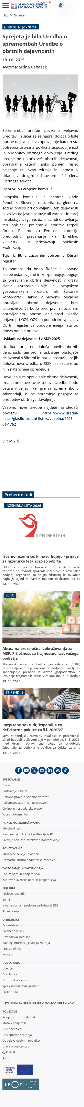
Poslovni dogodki (13, 894)
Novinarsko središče (16, 937)
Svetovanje (11, 779)
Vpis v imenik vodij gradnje (20, 986)
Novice (19, 15)
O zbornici (10, 920)
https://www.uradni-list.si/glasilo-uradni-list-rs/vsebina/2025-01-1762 (40, 418)
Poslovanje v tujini (14, 791)
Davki (6, 785)
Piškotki (11, 1052)
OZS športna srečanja (17, 1035)
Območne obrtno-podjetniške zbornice (28, 860)
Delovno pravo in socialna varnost (25, 797)
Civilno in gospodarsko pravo (22, 808)
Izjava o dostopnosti (16, 1046)
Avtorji (6, 1058)
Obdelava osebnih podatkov (21, 1040)
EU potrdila (10, 992)
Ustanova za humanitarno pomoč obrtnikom (38, 1003)
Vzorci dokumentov (15, 814)
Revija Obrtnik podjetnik (18, 1017)
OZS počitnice (11, 1029)
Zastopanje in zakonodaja (22, 868)
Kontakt (7, 954)
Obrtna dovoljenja (14, 980)
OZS (5, 15)
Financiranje (10, 911)
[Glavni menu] (4, 6)
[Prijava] (61, 5)
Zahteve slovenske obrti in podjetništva (29, 880)
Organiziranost (12, 925)
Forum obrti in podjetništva (21, 874)
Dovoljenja (11, 963)
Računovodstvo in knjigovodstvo (24, 802)
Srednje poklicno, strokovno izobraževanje (31, 840)
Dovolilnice (9, 974)
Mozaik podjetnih (14, 1023)
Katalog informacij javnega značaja (26, 943)
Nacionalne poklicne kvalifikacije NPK (27, 834)
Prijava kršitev (11, 949)
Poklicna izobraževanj (20, 823)
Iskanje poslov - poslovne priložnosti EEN (30, 905)
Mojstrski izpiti (12, 828)
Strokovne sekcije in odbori (20, 854)
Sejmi (6, 899)
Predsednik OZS (13, 931)
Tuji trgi (8, 888)
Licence (7, 968)
